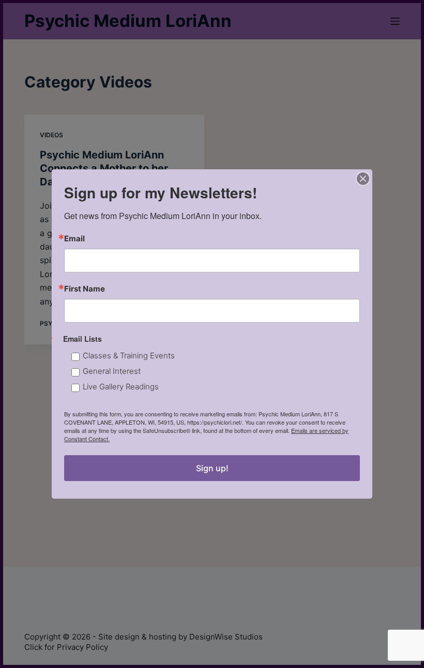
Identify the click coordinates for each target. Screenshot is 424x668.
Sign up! (212, 468)
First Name (84, 289)
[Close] (363, 178)
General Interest (112, 371)
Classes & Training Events (129, 355)
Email (74, 238)
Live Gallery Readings (121, 386)
